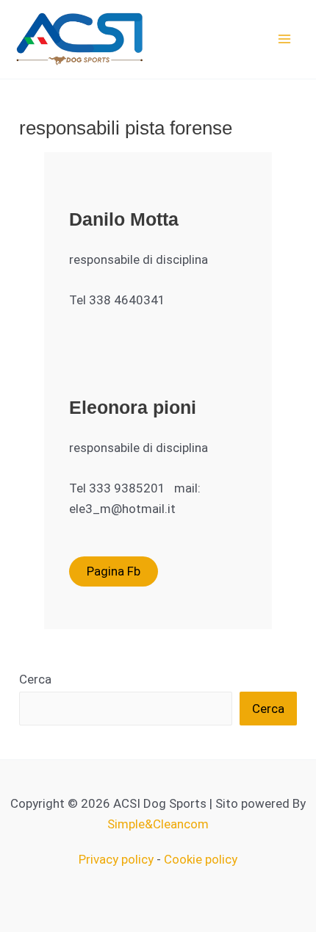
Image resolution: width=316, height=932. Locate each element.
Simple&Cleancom (158, 824)
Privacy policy (116, 859)
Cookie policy (200, 859)
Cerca (35, 679)
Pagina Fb (113, 571)
